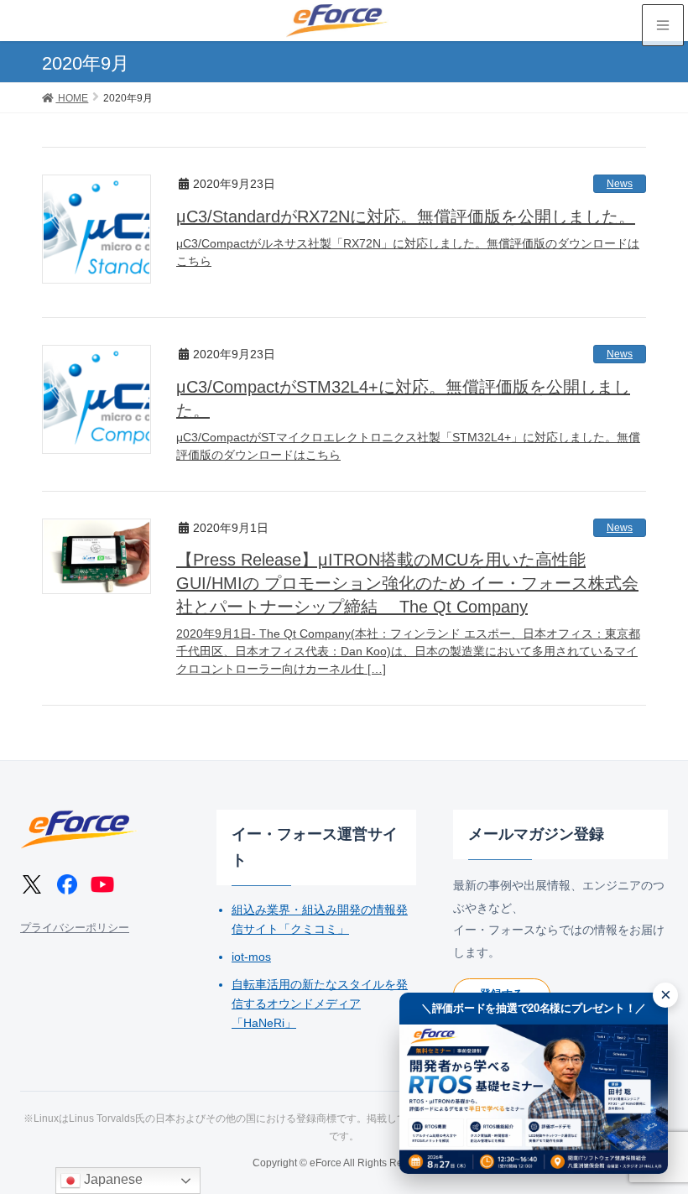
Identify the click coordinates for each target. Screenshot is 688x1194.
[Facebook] (67, 884)
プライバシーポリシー (74, 927)
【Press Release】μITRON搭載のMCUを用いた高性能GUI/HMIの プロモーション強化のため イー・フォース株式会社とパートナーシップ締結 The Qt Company (407, 583)
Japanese (112, 1179)
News (620, 184)
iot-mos (251, 956)
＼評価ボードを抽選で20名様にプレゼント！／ (533, 1008)
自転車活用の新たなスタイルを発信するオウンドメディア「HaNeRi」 (320, 1004)
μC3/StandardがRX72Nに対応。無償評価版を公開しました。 (405, 216)
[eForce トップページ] (79, 829)
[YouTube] (102, 884)
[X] (32, 884)
